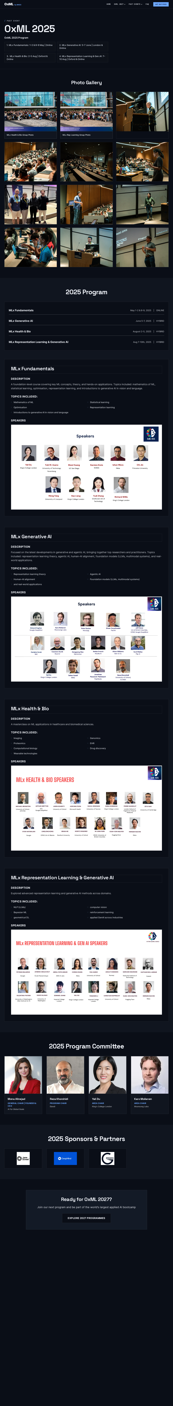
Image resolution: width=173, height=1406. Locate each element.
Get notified (161, 4)
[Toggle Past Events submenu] (141, 4)
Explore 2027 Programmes (86, 1218)
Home (109, 4)
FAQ (147, 4)
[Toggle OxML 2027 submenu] (125, 4)
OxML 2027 (118, 4)
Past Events (134, 4)
